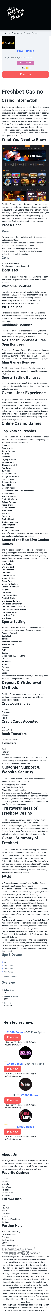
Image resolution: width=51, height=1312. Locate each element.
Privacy (5, 1216)
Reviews (15, 33)
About (4, 1211)
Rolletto (5, 1190)
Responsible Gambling (11, 1231)
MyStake (5, 1184)
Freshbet (5, 1181)
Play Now (25, 74)
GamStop (6, 1243)
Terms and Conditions (11, 1219)
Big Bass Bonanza (10, 522)
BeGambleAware (9, 1234)
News (4, 1205)
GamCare (5, 1237)
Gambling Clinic (8, 1240)
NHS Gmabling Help (10, 1246)
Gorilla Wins (6, 1187)
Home (4, 33)
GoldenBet (6, 1195)
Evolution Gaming (36, 553)
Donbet (5, 1178)
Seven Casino (7, 1193)
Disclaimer (6, 1213)
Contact (5, 1222)
